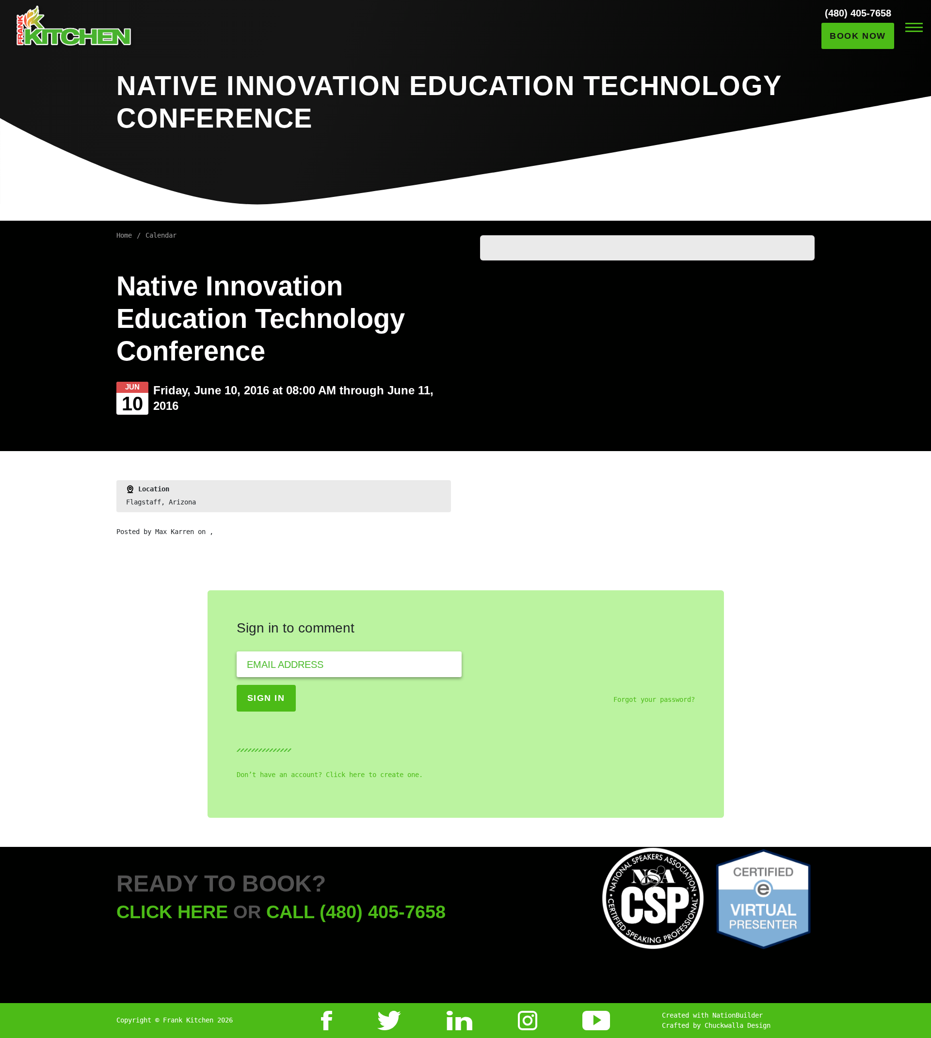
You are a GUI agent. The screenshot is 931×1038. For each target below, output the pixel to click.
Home (124, 235)
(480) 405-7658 (858, 13)
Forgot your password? (654, 699)
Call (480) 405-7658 (356, 912)
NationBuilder (737, 1015)
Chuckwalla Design (737, 1025)
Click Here (172, 912)
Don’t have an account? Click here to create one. (330, 774)
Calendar (161, 235)
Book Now (858, 36)
